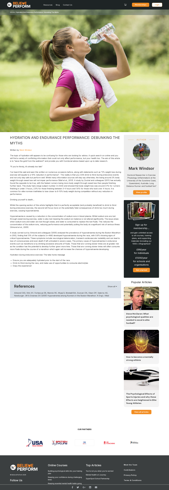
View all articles (141, 412)
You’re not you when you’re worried (99, 471)
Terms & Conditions (132, 480)
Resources (48, 5)
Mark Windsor (26, 150)
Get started (141, 270)
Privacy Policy (130, 475)
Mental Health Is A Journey (96, 475)
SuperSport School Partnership (97, 479)
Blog (58, 5)
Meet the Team (130, 465)
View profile (141, 192)
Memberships (140, 5)
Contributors (129, 470)
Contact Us (67, 5)
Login (157, 5)
